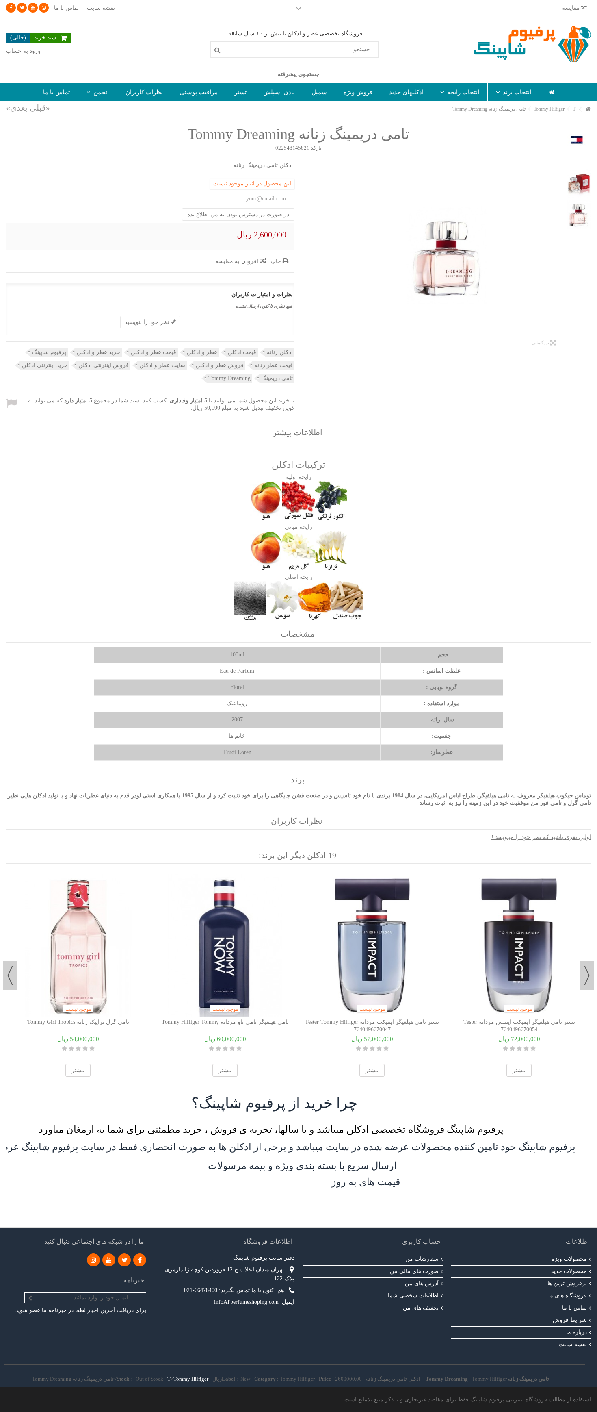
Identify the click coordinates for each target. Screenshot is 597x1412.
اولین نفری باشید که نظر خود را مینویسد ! (541, 837)
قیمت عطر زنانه (273, 365)
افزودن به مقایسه (237, 261)
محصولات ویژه (569, 1259)
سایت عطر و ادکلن (162, 365)
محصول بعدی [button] (335, 256)
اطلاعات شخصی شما (413, 1296)
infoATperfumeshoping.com (246, 1302)
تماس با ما (66, 8)
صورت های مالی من (414, 1271)
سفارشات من (422, 1259)
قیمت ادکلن (242, 352)
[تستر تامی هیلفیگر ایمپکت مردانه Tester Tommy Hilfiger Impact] (372, 945)
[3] (78, 1049)
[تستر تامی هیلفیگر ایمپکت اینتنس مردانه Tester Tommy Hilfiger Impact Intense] (519, 945)
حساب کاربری (421, 1241)
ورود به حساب (23, 51)
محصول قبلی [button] (558, 256)
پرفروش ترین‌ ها (567, 1283)
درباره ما (576, 1332)
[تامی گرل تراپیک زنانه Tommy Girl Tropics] (78, 945)
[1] (92, 1049)
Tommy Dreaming (229, 378)
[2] (85, 1049)
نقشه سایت (101, 8)
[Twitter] (22, 8)
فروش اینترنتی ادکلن (103, 365)
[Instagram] (44, 8)
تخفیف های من (421, 1308)
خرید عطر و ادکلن (98, 352)
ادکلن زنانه (280, 352)
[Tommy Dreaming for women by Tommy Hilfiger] (446, 256)
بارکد (316, 148)
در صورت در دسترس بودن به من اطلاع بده (238, 214)
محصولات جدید (569, 1271)
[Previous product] (40, 108)
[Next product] (17, 108)
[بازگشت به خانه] (588, 109)
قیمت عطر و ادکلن (153, 352)
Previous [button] (587, 975)
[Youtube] (33, 8)
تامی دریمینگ (277, 378)
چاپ (276, 261)
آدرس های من (422, 1283)
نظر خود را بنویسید (148, 322)
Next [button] (10, 975)
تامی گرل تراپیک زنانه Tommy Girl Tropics (78, 1022)
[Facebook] (11, 8)
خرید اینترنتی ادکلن (45, 365)
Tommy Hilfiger (190, 1379)
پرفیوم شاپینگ (49, 352)
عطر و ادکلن (202, 352)
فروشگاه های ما (567, 1296)
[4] (71, 1049)
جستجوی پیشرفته (299, 74)
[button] (513, 92)
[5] (64, 1049)
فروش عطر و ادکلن (220, 365)
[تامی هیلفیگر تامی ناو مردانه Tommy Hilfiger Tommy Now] (225, 945)
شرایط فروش (570, 1320)
